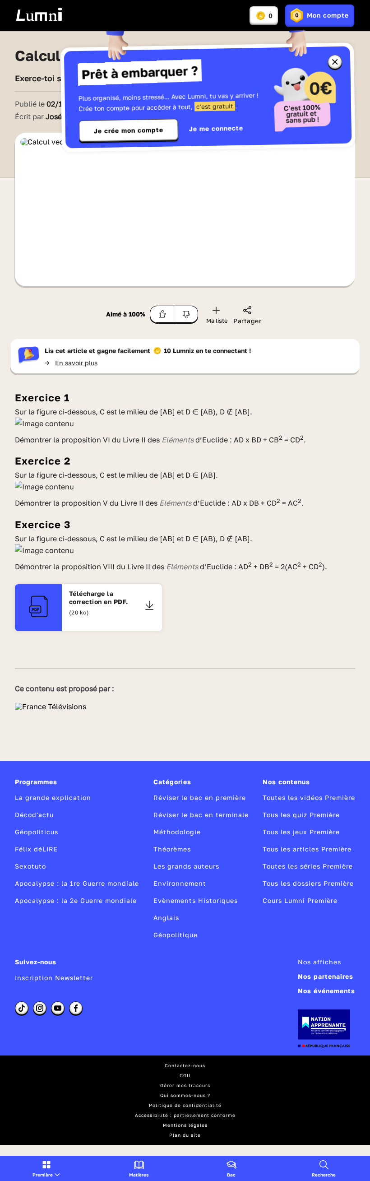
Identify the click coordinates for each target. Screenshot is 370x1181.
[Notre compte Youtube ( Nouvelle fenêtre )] (58, 1008)
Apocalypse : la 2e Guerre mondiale (76, 900)
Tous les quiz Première (301, 814)
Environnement (179, 883)
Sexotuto (30, 866)
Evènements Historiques (195, 900)
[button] (46, 1168)
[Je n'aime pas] (186, 314)
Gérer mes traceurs (185, 1085)
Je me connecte (216, 128)
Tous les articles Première (307, 849)
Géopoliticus (36, 832)
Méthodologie (177, 832)
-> (71, 363)
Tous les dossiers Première (308, 883)
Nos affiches (319, 962)
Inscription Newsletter (54, 977)
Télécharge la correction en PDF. (98, 597)
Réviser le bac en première (199, 797)
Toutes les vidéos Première (309, 797)
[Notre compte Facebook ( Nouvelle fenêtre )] (76, 1008)
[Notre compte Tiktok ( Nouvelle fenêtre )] (21, 1008)
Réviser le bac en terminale (201, 814)
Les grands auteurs (186, 866)
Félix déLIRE (36, 849)
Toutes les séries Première (308, 866)
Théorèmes (172, 849)
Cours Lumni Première (300, 900)
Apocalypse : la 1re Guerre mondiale (77, 883)
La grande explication (53, 797)
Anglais (166, 917)
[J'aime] (162, 314)
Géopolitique (175, 935)
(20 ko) (79, 612)
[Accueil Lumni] (39, 14)
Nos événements (326, 991)
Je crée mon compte (128, 130)
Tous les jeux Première (301, 832)
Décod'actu (34, 814)
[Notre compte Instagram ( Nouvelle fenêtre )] (39, 1008)
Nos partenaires (325, 976)
